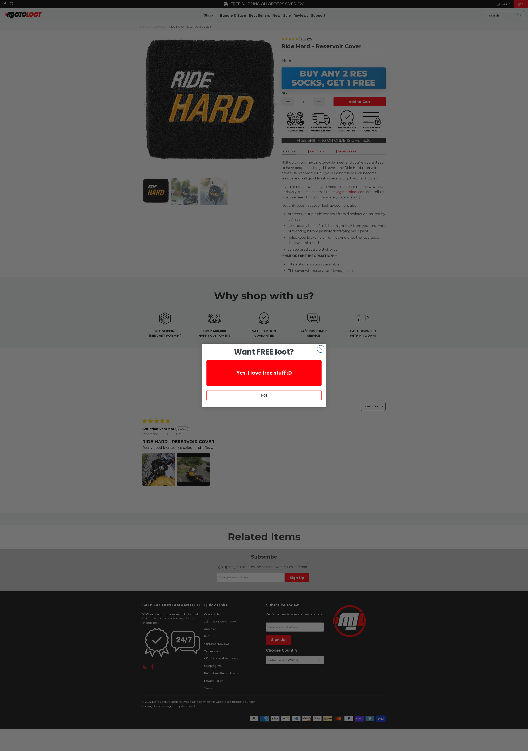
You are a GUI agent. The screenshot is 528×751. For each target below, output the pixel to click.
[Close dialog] (320, 349)
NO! (264, 395)
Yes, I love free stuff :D (264, 372)
